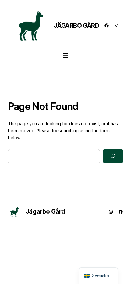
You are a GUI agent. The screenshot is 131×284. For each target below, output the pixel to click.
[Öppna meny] (65, 55)
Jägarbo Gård (76, 25)
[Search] (113, 156)
